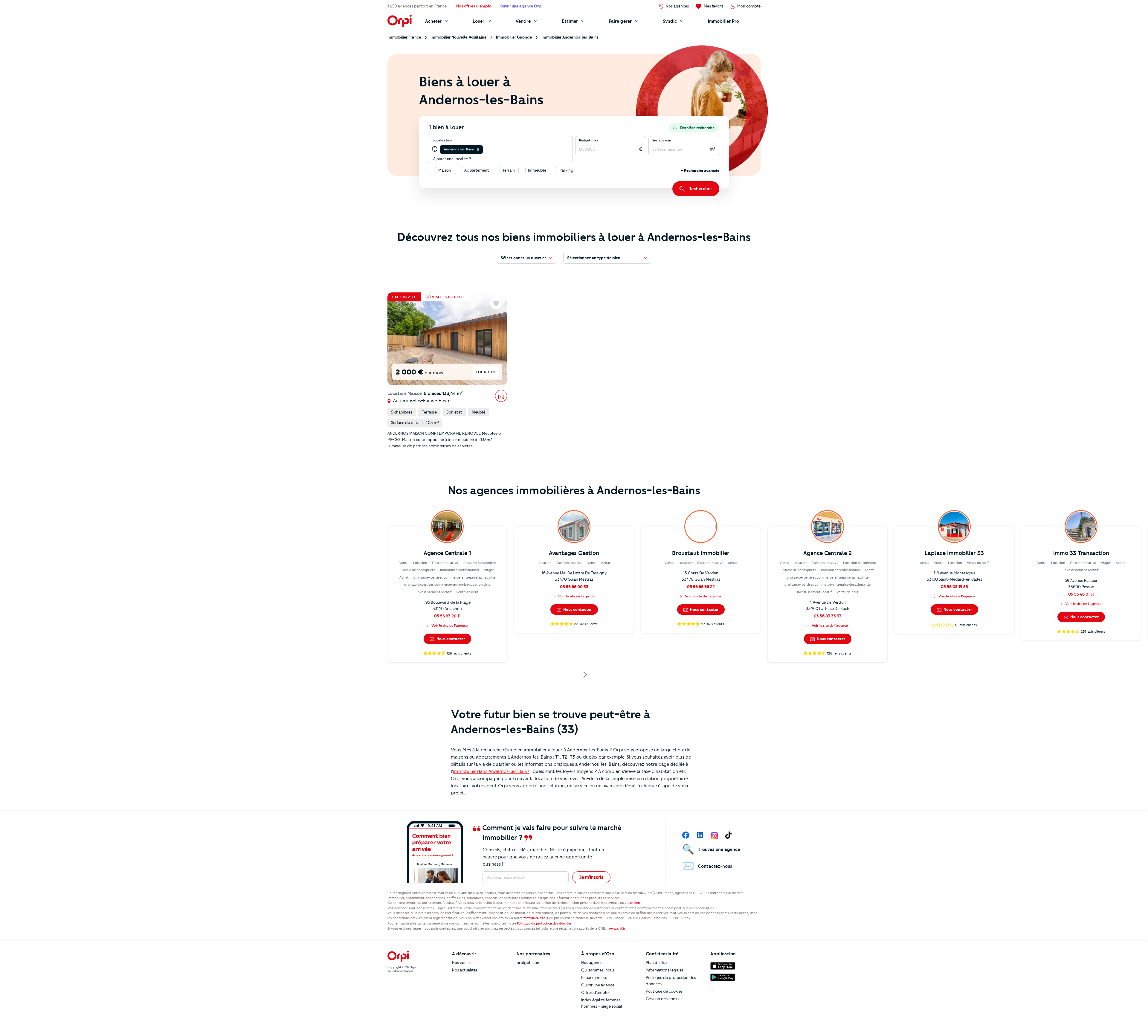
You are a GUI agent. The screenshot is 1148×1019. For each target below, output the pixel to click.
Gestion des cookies (664, 998)
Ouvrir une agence (597, 985)
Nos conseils (463, 962)
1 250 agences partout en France (417, 6)
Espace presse (594, 977)
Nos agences (592, 962)
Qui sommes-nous (597, 970)
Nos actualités (464, 970)
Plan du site (656, 962)
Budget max (588, 140)
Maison (444, 170)
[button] (478, 149)
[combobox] (484, 149)
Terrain (508, 170)
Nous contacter (450, 638)
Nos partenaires (533, 954)
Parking (566, 170)
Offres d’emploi (595, 992)
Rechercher (700, 188)
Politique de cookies (664, 991)
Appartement (476, 170)
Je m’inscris (591, 877)
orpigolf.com (529, 962)
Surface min (661, 140)
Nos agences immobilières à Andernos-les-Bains (574, 490)
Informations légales (664, 970)
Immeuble (537, 170)
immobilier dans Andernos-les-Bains (491, 771)
